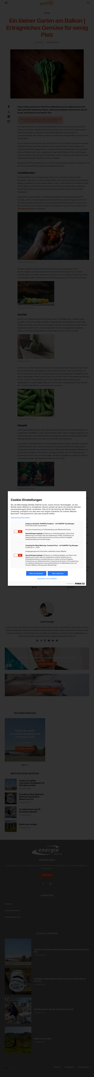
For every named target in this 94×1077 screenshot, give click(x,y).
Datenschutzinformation (20, 518)
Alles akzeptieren (36, 573)
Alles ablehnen (58, 573)
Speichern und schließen (47, 579)
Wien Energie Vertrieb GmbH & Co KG (32, 505)
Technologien (65, 505)
